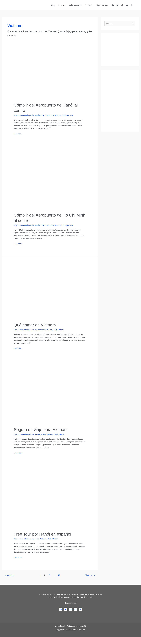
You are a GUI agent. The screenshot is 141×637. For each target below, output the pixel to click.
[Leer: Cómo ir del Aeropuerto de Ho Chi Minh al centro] (50, 182)
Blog (53, 5)
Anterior (9, 575)
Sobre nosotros (75, 5)
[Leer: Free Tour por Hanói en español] (50, 501)
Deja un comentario (21, 115)
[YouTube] (127, 5)
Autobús (37, 115)
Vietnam (58, 115)
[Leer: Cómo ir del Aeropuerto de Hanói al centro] (50, 76)
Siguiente (90, 575)
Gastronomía (39, 330)
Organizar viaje (40, 434)
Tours (36, 539)
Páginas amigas (102, 5)
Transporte (50, 115)
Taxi (43, 115)
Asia (32, 115)
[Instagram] (122, 5)
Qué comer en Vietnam (35, 325)
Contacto (88, 5)
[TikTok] (131, 5)
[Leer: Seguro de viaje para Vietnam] (50, 397)
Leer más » (18, 134)
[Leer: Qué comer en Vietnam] (50, 292)
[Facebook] (113, 5)
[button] (65, 5)
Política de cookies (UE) (76, 626)
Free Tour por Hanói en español (42, 534)
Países (61, 5)
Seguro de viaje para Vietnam (41, 429)
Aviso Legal (60, 626)
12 (59, 575)
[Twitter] (117, 5)
